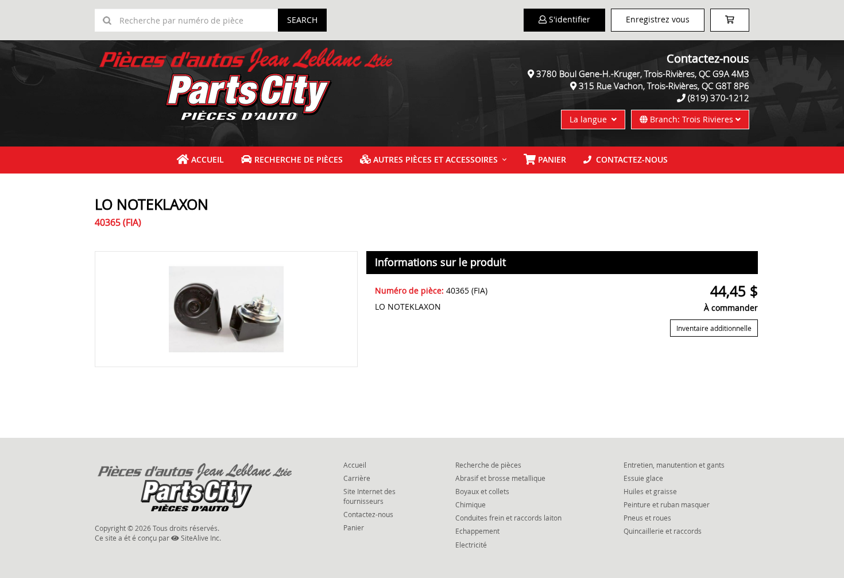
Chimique (470, 504)
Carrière (356, 478)
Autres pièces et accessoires (434, 159)
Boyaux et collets (482, 491)
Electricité (471, 544)
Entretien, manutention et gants (674, 464)
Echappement (477, 530)
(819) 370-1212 (718, 97)
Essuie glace (643, 478)
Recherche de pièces (297, 159)
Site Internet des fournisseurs (369, 496)
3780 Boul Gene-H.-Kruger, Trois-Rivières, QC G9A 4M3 (642, 73)
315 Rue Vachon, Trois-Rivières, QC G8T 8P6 (664, 85)
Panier (353, 527)
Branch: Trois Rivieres (691, 119)
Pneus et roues (647, 517)
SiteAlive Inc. (200, 537)
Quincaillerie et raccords (663, 530)
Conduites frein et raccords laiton (508, 517)
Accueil (206, 159)
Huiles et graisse (650, 491)
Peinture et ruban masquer (667, 504)
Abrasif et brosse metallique (500, 478)
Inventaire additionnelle (714, 328)
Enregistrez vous (658, 19)
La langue (590, 119)
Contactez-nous (629, 159)
